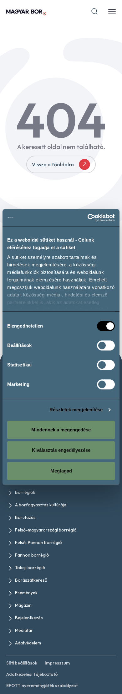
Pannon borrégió (32, 555)
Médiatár (24, 630)
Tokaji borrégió (30, 567)
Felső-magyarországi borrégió (46, 530)
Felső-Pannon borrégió (38, 542)
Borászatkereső (31, 580)
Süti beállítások (21, 663)
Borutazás (25, 517)
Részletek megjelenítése (76, 409)
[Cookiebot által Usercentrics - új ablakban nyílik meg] (88, 218)
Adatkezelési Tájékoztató (32, 674)
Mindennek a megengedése (61, 429)
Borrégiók (25, 492)
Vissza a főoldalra (53, 164)
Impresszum (57, 663)
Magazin (23, 605)
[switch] (106, 345)
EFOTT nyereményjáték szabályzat (42, 685)
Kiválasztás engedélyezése (61, 450)
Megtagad (61, 470)
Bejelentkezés (29, 618)
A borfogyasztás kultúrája (40, 505)
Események (26, 592)
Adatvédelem (28, 643)
